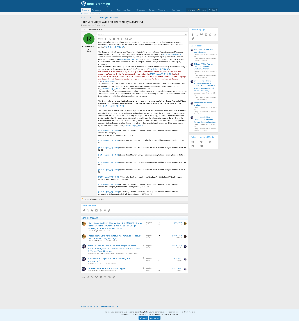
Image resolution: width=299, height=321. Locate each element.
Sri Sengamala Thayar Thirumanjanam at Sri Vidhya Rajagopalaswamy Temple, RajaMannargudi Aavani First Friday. (204, 86)
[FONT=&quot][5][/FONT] (160, 74)
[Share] (182, 34)
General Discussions (110, 241)
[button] (103, 10)
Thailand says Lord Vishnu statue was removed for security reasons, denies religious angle (115, 237)
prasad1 (90, 231)
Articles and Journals (109, 264)
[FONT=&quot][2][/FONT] (173, 54)
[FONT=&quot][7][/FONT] (111, 88)
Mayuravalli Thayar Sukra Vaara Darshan (204, 50)
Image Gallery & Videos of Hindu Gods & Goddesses (121, 253)
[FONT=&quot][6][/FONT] (109, 81)
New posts (84, 14)
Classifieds (175, 10)
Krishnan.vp (178, 238)
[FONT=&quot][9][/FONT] (133, 125)
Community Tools (124, 10)
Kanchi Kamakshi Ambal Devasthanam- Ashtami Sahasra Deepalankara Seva (205, 119)
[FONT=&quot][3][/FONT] (129, 59)
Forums (85, 10)
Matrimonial (163, 10)
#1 (186, 34)
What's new (97, 10)
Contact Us (141, 10)
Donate (152, 10)
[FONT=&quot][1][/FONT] (114, 47)
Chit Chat (107, 231)
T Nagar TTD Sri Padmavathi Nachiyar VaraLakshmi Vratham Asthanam (205, 66)
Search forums (95, 14)
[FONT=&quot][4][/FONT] (159, 69)
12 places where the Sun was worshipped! (107, 268)
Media (109, 10)
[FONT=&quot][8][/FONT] (113, 106)
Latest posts (196, 45)
